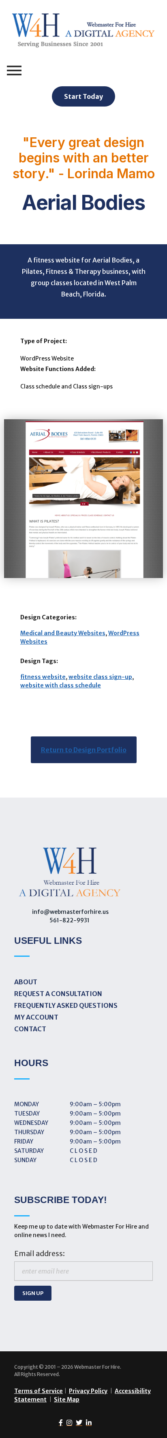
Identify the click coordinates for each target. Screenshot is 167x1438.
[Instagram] (67, 1422)
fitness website (43, 677)
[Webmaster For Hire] (83, 32)
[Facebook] (59, 1422)
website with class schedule (60, 685)
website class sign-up (100, 677)
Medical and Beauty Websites (62, 633)
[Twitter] (77, 1422)
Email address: (39, 1253)
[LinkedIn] (87, 1422)
